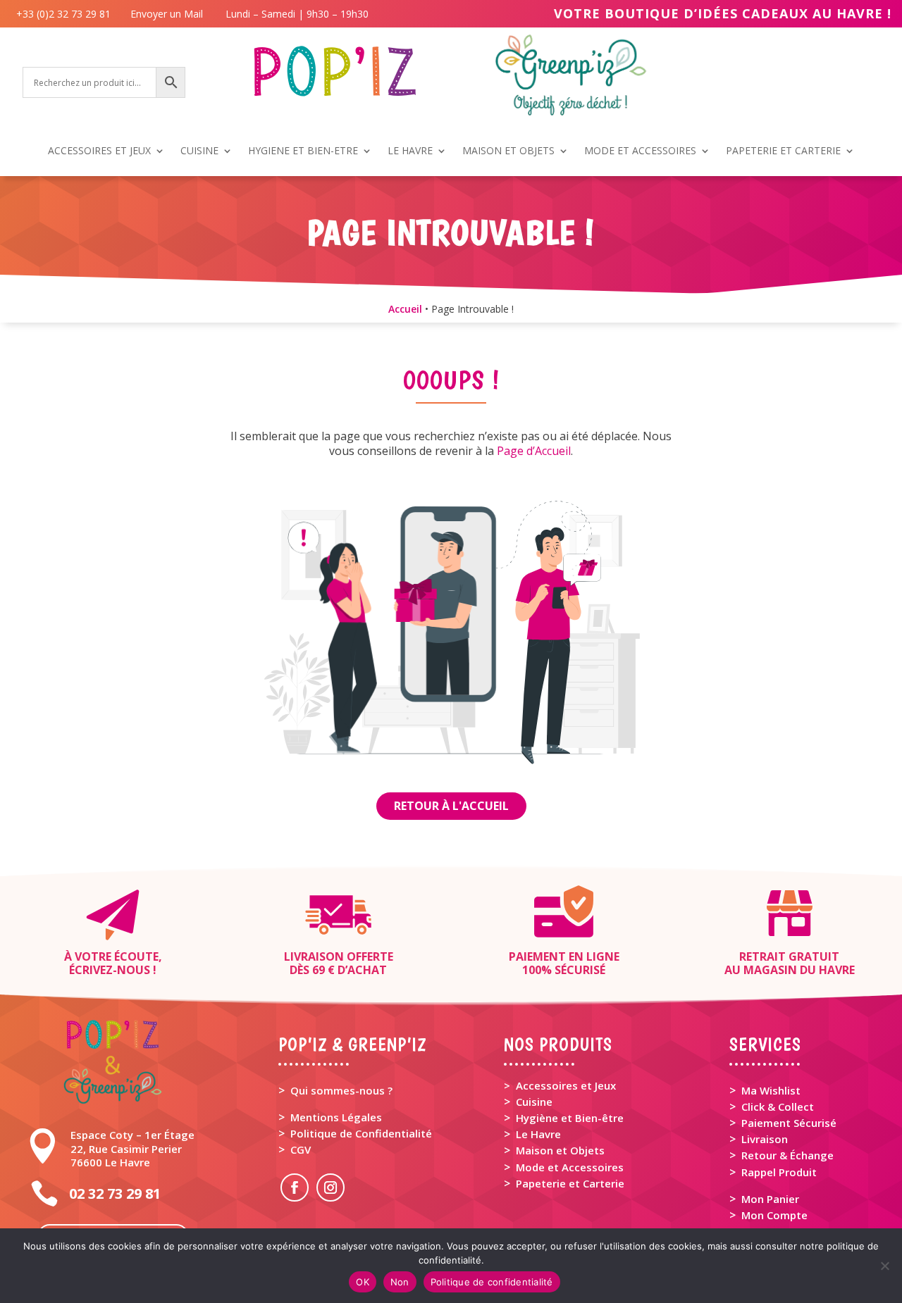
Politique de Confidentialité (361, 1133)
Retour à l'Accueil (451, 805)
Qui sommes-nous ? (341, 1090)
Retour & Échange (787, 1155)
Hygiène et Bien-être (570, 1118)
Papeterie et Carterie (570, 1183)
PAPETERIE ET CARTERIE (783, 151)
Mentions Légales (336, 1117)
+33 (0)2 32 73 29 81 (66, 13)
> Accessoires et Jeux (560, 1085)
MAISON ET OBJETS (508, 151)
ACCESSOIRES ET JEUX (99, 151)
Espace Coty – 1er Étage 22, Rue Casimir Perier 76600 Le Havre (132, 1148)
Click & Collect (777, 1106)
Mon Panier (770, 1199)
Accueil (405, 309)
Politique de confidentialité (492, 1282)
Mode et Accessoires (570, 1167)
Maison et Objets (560, 1150)
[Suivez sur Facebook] (294, 1187)
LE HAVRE (410, 151)
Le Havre (538, 1134)
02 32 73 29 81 (115, 1193)
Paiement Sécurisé (788, 1123)
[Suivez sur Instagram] (330, 1187)
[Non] (884, 1266)
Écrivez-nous (109, 970)
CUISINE (199, 151)
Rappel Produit (779, 1172)
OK (362, 1282)
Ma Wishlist (771, 1090)
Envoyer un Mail (165, 13)
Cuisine (534, 1102)
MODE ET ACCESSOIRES (640, 151)
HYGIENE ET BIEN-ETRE (303, 151)
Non (399, 1282)
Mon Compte (774, 1215)
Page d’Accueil (534, 451)
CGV (300, 1149)
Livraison (764, 1139)
